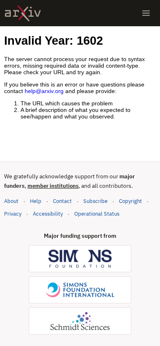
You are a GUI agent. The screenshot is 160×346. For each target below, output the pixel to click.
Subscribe (95, 201)
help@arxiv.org (44, 91)
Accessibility (48, 213)
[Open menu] (146, 13)
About (11, 201)
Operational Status (96, 213)
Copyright (130, 201)
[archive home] (23, 13)
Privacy (12, 213)
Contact (62, 201)
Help (35, 201)
